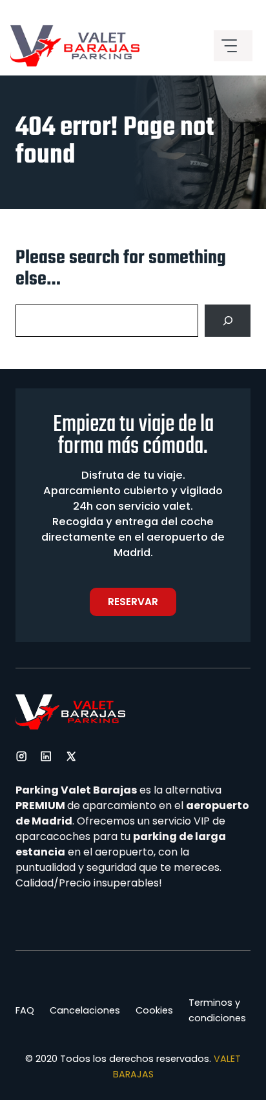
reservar (133, 601)
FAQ (24, 1010)
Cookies (154, 1010)
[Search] (228, 320)
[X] (71, 756)
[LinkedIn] (46, 756)
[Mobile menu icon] (233, 45)
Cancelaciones (85, 1010)
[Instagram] (21, 756)
